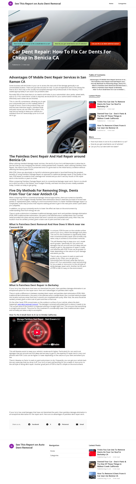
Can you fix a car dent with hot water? (105, 44)
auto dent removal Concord (28, 304)
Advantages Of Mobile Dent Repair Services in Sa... (108, 80)
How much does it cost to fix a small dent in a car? (32, 44)
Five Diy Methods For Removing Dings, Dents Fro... (109, 84)
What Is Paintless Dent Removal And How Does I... (110, 85)
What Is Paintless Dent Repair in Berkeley (107, 87)
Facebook (35, 424)
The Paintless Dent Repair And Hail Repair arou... (108, 82)
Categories (122, 3)
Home (111, 3)
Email (82, 424)
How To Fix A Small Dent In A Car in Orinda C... (109, 89)
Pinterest (65, 424)
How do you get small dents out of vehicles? (71, 44)
